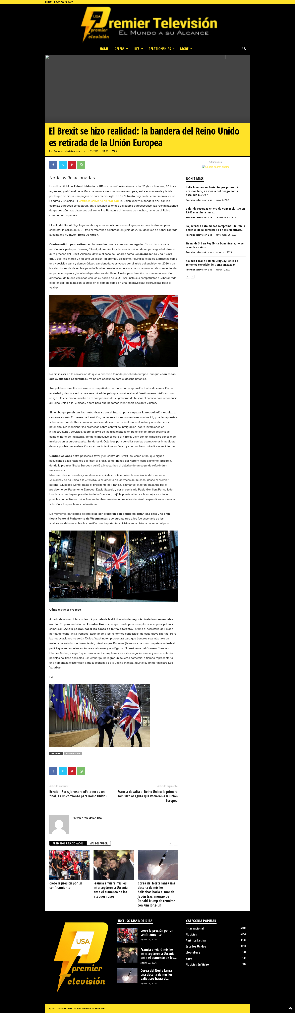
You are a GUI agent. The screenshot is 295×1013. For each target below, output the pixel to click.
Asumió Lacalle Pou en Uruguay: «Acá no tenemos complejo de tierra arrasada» (212, 262)
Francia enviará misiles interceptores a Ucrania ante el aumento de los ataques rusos (111, 890)
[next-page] (176, 843)
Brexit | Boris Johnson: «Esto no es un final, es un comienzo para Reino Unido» (78, 793)
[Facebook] (53, 165)
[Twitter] (63, 165)
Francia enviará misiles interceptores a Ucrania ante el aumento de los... (158, 953)
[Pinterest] (72, 165)
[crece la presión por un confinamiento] (69, 865)
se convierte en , (99, 200)
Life (136, 48)
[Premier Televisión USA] (147, 24)
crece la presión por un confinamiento (65, 885)
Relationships (160, 48)
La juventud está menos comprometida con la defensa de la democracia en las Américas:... (215, 228)
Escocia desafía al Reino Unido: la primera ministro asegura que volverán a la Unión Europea (148, 796)
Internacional (195, 928)
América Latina (196, 940)
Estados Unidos (196, 946)
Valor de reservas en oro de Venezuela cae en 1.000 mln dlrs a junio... (215, 210)
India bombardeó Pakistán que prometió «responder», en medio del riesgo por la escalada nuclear (212, 191)
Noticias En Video (197, 964)
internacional (73, 753)
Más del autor (99, 843)
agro (189, 958)
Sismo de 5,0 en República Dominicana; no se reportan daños (215, 245)
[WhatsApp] (81, 165)
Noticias (191, 934)
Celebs (119, 48)
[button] (244, 48)
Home (104, 48)
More (184, 48)
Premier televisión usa (67, 151)
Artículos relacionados (68, 843)
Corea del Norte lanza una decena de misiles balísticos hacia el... (156, 974)
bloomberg (193, 952)
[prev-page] (171, 843)
